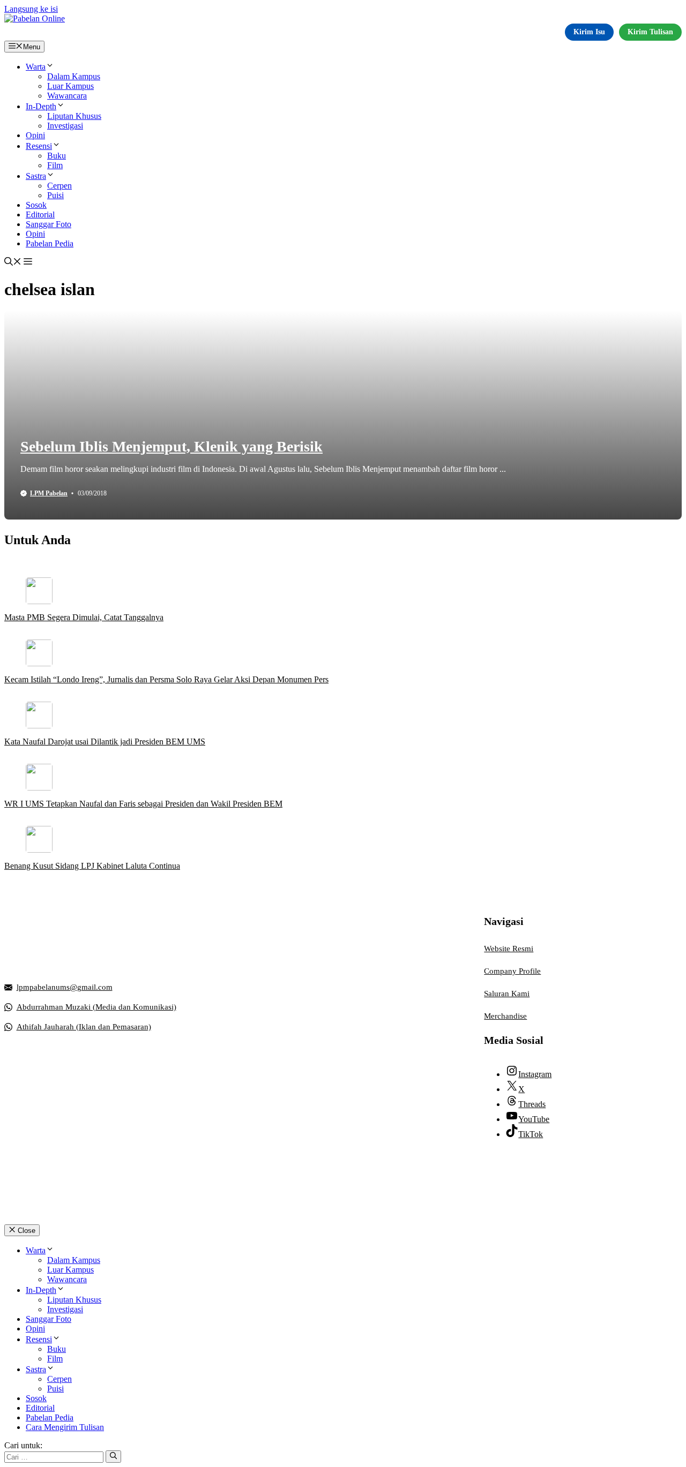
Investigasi (65, 125)
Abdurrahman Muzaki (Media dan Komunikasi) (96, 1007)
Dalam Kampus (73, 76)
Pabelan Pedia (49, 243)
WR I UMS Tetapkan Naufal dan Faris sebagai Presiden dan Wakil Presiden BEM (143, 803)
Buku (56, 155)
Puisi (55, 195)
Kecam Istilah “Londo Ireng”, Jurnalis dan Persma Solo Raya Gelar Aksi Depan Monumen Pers (166, 679)
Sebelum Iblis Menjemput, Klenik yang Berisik (171, 446)
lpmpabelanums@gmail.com (65, 987)
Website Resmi (508, 948)
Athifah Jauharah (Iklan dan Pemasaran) (84, 1026)
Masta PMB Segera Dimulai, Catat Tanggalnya (83, 617)
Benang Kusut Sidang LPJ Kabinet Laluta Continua (92, 865)
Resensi (39, 146)
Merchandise (505, 1016)
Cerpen (59, 185)
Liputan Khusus (74, 116)
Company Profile (512, 971)
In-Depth (41, 106)
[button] (12, 262)
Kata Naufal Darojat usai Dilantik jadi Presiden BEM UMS (104, 741)
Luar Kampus (70, 86)
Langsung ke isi (31, 8)
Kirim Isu (589, 32)
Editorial (40, 214)
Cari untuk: (23, 1445)
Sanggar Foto (48, 224)
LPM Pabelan (49, 493)
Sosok (36, 204)
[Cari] (113, 1456)
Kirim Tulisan (650, 32)
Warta (36, 66)
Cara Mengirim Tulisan (65, 1427)
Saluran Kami (507, 993)
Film (55, 165)
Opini (35, 135)
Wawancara (67, 95)
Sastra (36, 175)
